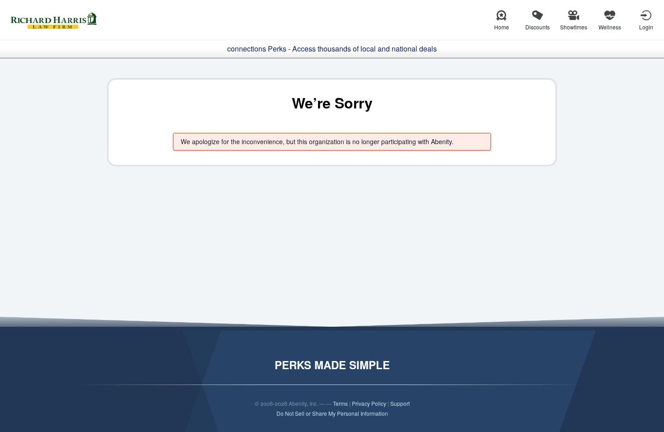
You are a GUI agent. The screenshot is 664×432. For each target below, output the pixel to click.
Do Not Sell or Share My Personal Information (332, 413)
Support (400, 403)
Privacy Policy (369, 403)
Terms (340, 403)
